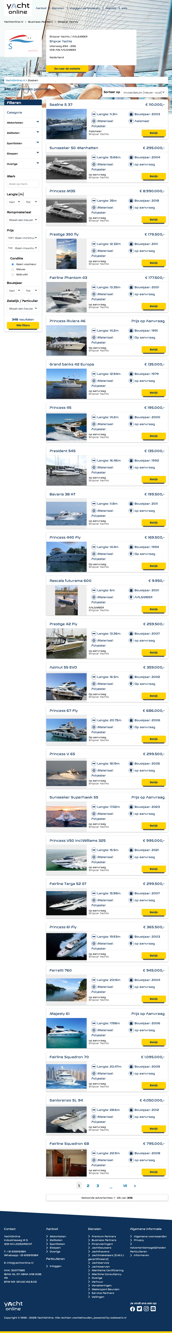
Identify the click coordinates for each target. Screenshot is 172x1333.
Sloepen (12, 153)
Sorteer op (112, 91)
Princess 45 (60, 407)
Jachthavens (100, 1251)
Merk (11, 176)
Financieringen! (102, 1244)
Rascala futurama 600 (71, 580)
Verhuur (97, 1281)
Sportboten (14, 143)
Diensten (58, 8)
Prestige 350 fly (64, 233)
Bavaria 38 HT (62, 493)
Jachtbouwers (101, 1247)
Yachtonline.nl (13, 21)
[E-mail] (154, 1310)
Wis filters (23, 325)
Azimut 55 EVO (63, 666)
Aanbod (41, 8)
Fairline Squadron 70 (69, 1056)
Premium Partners (103, 1236)
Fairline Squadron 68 (69, 1143)
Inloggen (55, 1266)
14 (125, 1185)
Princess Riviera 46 (67, 320)
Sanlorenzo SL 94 (66, 1099)
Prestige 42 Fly (63, 623)
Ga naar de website (67, 68)
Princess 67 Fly (64, 710)
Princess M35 (62, 190)
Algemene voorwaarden (150, 1236)
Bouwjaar (14, 282)
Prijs (10, 230)
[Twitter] (140, 1310)
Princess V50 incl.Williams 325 (78, 840)
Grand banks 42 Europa (72, 363)
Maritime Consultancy (106, 1274)
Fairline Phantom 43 (68, 277)
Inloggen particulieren (85, 8)
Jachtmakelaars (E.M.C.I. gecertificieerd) (106, 1257)
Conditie (16, 258)
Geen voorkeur (26, 264)
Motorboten (15, 122)
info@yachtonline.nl (20, 1262)
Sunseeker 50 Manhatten (74, 147)
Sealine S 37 (61, 104)
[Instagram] (147, 1310)
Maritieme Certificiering (107, 1270)
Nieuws (111, 8)
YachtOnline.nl (15, 80)
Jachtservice (100, 1262)
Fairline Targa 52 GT (68, 883)
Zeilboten (13, 132)
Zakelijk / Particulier (22, 300)
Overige (12, 164)
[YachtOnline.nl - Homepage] (18, 8)
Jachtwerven (100, 1266)
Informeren (141, 1255)
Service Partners (102, 1293)
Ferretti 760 (61, 969)
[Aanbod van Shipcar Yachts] (23, 43)
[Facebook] (133, 1310)
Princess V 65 (62, 753)
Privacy (138, 1240)
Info (124, 8)
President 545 (63, 450)
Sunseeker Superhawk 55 (74, 796)
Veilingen (97, 1296)
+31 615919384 (16, 1251)
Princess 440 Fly (65, 536)
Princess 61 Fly (63, 926)
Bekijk (154, 132)
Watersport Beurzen (105, 1289)
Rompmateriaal (19, 212)
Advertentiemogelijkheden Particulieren (148, 1249)
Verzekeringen (101, 1285)
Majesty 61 (60, 1013)
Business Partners (40, 21)
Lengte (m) (15, 194)
